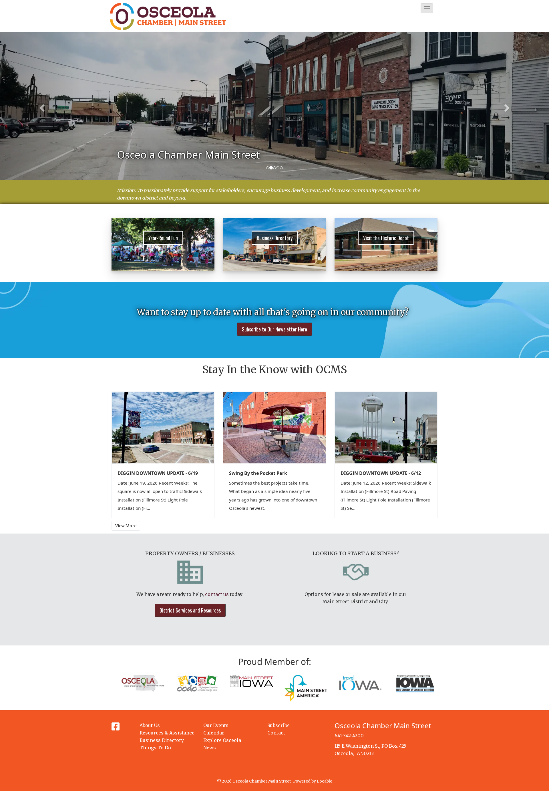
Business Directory (162, 740)
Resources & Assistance (167, 733)
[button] (427, 8)
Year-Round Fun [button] (163, 238)
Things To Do (155, 747)
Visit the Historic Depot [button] (386, 238)
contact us (217, 594)
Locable (324, 781)
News (209, 747)
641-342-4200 (349, 735)
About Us (150, 725)
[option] (274, 106)
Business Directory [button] (275, 238)
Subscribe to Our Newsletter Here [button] (274, 329)
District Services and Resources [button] (190, 610)
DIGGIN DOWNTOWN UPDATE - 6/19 (158, 473)
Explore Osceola (222, 740)
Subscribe (278, 725)
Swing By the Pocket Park (258, 473)
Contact (276, 733)
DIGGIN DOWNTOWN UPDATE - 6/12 (381, 473)
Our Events (215, 725)
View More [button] (125, 525)
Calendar (213, 733)
